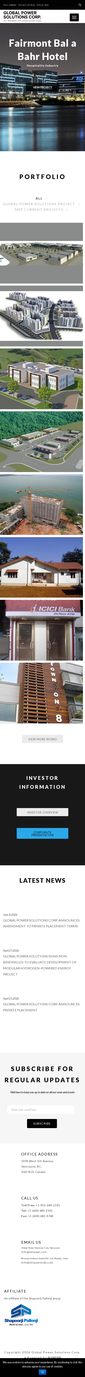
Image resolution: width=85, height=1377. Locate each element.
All (39, 198)
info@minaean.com (34, 1252)
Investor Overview (42, 812)
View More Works (42, 739)
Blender (54, 1357)
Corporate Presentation (43, 834)
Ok (42, 1372)
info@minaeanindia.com (37, 1262)
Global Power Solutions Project (39, 204)
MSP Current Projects (39, 209)
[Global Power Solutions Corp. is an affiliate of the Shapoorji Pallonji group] (21, 1314)
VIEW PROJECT (42, 87)
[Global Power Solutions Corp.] (23, 15)
